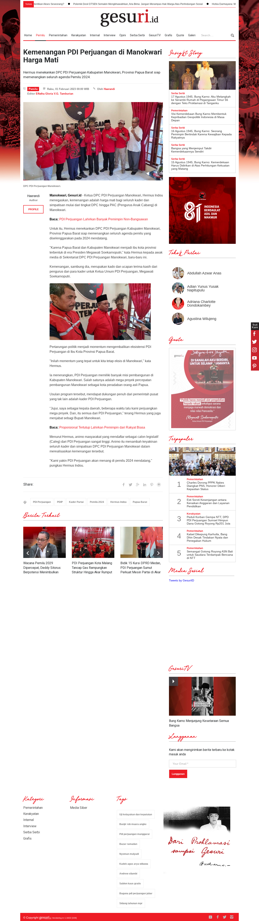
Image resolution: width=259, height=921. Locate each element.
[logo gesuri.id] (129, 18)
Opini (122, 35)
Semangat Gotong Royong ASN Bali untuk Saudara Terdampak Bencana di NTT (210, 555)
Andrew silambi (128, 873)
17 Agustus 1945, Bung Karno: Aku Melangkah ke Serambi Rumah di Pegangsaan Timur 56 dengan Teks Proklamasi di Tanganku (201, 100)
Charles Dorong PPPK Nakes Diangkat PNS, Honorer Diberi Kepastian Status (206, 486)
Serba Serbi (137, 35)
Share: (28, 484)
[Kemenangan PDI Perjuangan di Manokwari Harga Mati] (93, 141)
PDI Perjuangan (42, 502)
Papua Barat (140, 502)
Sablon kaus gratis (130, 883)
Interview (110, 35)
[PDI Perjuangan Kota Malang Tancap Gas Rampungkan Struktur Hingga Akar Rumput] (93, 542)
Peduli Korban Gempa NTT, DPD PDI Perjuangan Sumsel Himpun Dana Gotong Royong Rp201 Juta (208, 520)
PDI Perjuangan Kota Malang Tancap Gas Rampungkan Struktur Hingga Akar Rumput (92, 567)
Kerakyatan (78, 35)
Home (28, 35)
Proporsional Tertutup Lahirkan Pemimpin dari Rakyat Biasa (102, 427)
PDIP (60, 502)
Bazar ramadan (128, 844)
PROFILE (33, 209)
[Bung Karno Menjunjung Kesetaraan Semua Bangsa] (202, 696)
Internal (95, 35)
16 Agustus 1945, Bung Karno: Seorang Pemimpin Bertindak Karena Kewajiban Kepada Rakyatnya (201, 134)
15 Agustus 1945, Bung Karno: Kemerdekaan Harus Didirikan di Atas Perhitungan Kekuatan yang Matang (200, 165)
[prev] (158, 553)
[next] (27, 553)
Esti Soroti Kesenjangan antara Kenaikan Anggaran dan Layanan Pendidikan (208, 503)
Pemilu (40, 35)
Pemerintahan (58, 35)
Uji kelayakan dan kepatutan (135, 814)
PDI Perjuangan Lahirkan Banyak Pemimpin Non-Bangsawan (103, 219)
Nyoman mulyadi (129, 854)
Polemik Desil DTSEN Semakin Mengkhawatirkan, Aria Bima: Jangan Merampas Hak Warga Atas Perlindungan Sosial (102, 4)
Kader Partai (76, 502)
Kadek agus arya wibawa (133, 863)
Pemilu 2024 (97, 502)
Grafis (168, 35)
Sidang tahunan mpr (130, 903)
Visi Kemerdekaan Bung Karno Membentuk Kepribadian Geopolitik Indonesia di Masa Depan (198, 117)
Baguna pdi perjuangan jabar (135, 893)
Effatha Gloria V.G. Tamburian (54, 93)
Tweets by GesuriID (181, 580)
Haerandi (109, 89)
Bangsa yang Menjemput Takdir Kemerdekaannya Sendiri (191, 150)
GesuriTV (155, 35)
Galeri (191, 35)
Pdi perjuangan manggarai (134, 834)
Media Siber (78, 808)
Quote (180, 35)
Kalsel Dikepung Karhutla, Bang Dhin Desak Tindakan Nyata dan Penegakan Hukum (207, 537)
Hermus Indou (118, 502)
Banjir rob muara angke (132, 824)
